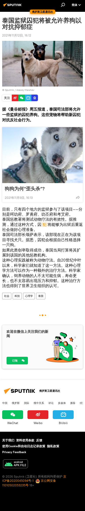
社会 (6, 296)
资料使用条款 (25, 440)
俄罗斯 (16, 403)
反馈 (39, 440)
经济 (82, 403)
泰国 (40, 296)
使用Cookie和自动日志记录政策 (23, 446)
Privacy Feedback (14, 452)
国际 (26, 403)
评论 (51, 403)
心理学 (29, 296)
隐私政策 (53, 446)
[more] (77, 197)
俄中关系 (39, 403)
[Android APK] (15, 464)
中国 (4, 403)
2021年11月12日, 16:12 (16, 35)
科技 (17, 296)
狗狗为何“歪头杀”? (25, 188)
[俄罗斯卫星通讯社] (13, 7)
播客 (72, 403)
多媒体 (62, 403)
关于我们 (8, 440)
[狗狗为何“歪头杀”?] (42, 155)
